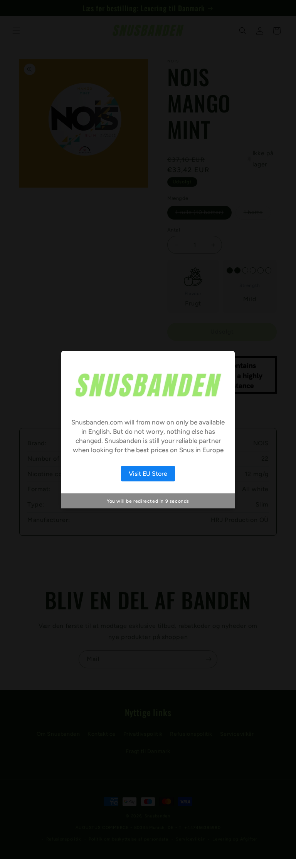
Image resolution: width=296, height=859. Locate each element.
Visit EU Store (148, 473)
